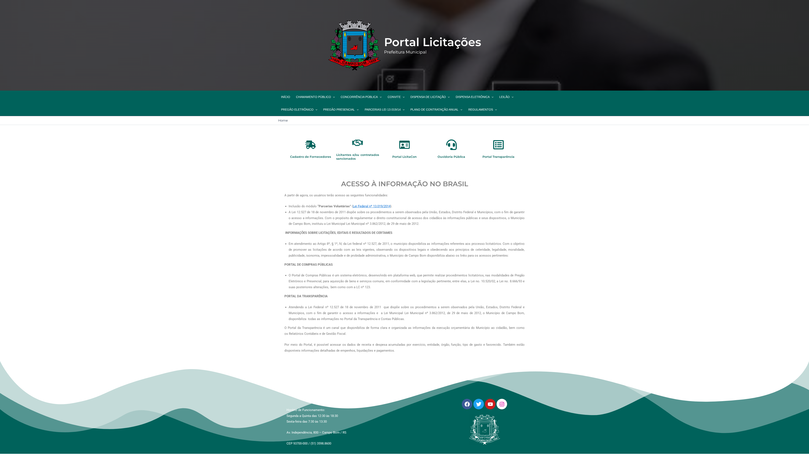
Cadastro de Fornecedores (310, 157)
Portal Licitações (432, 42)
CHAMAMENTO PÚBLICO (313, 97)
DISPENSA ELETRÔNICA (473, 97)
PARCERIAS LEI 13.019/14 (383, 109)
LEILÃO (504, 97)
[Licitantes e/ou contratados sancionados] (357, 144)
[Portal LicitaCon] (404, 145)
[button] (333, 97)
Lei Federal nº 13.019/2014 (371, 206)
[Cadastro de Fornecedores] (310, 145)
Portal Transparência (498, 157)
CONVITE (394, 97)
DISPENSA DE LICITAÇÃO (428, 97)
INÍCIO (285, 97)
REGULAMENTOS (480, 109)
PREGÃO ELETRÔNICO (297, 109)
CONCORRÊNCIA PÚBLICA (359, 97)
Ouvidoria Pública (451, 157)
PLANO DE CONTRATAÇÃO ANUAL (434, 109)
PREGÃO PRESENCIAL (339, 109)
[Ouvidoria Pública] (451, 145)
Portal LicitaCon (404, 157)
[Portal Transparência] (498, 145)
